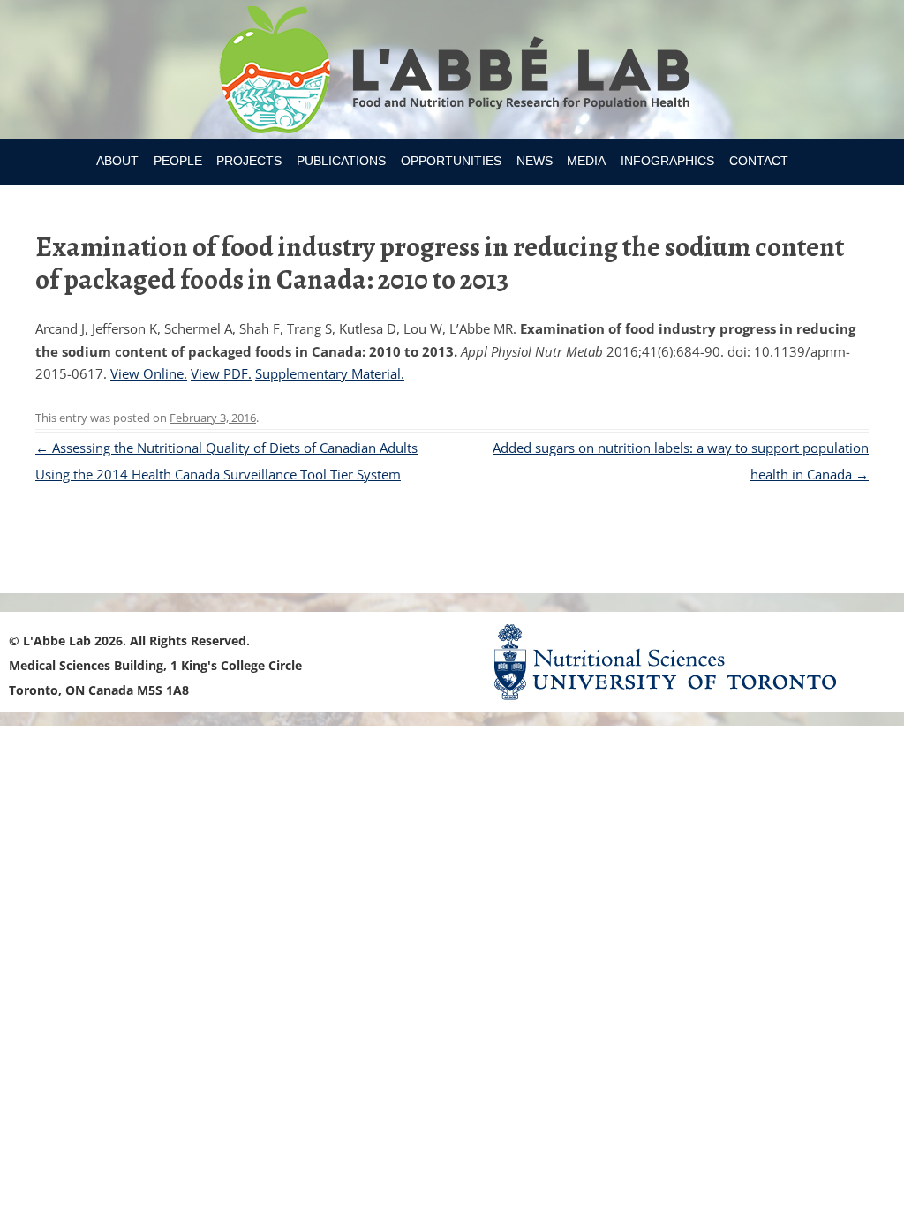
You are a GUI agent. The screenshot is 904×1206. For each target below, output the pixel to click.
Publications (341, 161)
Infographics (667, 161)
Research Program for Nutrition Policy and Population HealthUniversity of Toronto (452, 72)
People (178, 161)
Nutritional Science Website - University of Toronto (687, 662)
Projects (249, 161)
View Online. (148, 373)
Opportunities (451, 161)
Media (586, 161)
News (534, 161)
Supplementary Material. (329, 373)
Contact (758, 161)
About (117, 161)
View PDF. (221, 373)
